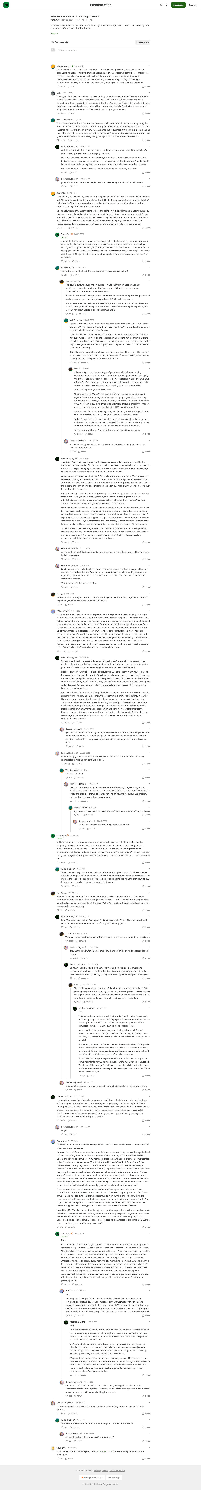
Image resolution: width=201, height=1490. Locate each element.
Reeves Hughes (68, 178)
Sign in (192, 5)
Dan (59, 92)
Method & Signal (69, 146)
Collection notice (117, 1470)
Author (64, 237)
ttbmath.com (106, 1451)
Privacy (97, 1470)
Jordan (60, 593)
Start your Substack (93, 1477)
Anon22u (61, 193)
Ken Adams (62, 892)
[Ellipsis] (149, 66)
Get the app (114, 1477)
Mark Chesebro (64, 66)
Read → (54, 33)
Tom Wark (55, 20)
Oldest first (144, 42)
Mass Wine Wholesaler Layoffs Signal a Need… (76, 16)
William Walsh (63, 610)
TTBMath (61, 1447)
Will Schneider (63, 119)
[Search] (161, 5)
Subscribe (178, 5)
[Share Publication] (167, 5)
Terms (105, 1470)
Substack (87, 1484)
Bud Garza (62, 1141)
